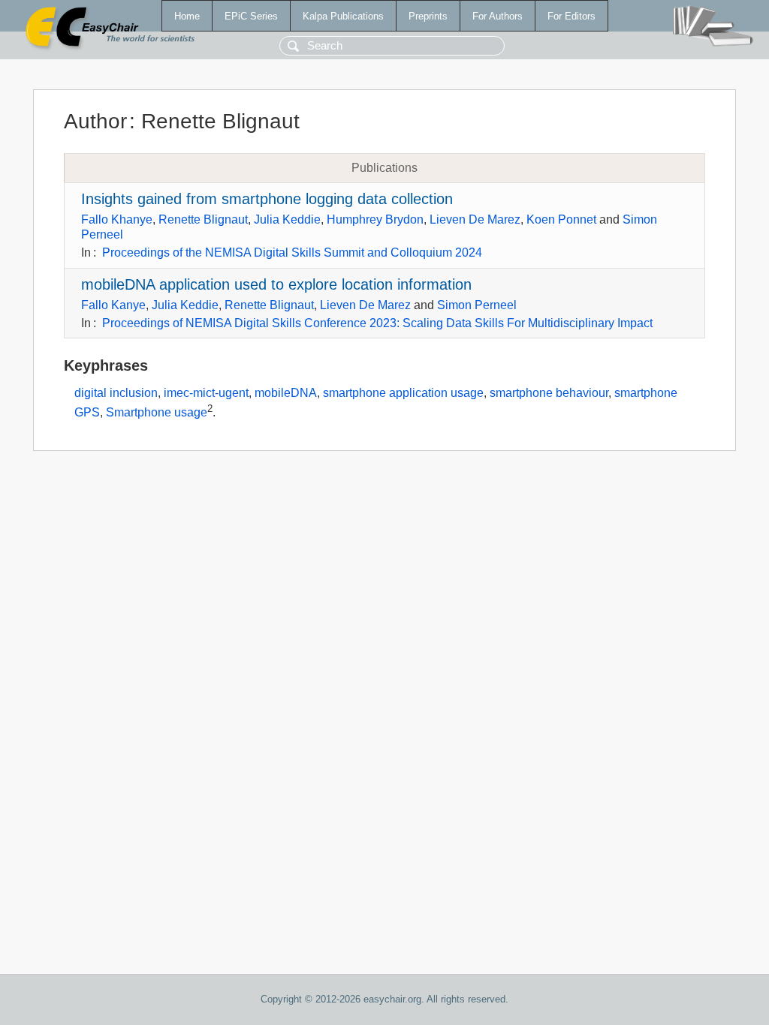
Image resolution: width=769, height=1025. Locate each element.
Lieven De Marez (475, 219)
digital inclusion (116, 392)
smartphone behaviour (549, 392)
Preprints (428, 16)
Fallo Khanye (116, 219)
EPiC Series (251, 16)
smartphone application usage (403, 392)
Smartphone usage (156, 412)
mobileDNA (286, 392)
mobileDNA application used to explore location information (276, 284)
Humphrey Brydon (375, 219)
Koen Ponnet (561, 219)
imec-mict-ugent (206, 392)
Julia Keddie (287, 219)
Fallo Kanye (113, 305)
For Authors (497, 16)
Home (187, 16)
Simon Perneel (477, 305)
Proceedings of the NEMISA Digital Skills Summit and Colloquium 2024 (292, 252)
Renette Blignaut (203, 219)
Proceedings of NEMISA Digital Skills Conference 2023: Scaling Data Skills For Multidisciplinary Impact (377, 323)
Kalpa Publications (343, 16)
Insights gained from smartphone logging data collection (267, 199)
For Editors (571, 16)
